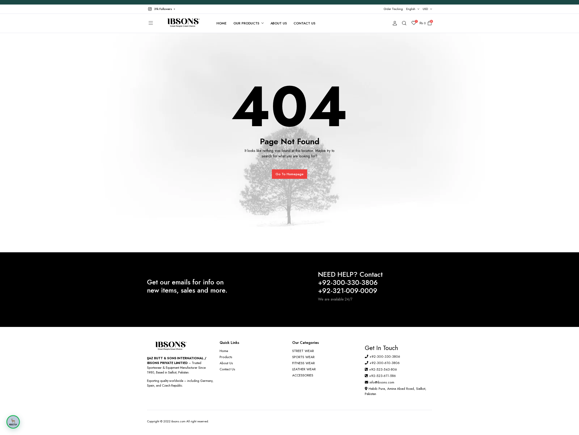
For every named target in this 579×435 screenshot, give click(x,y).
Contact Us (304, 23)
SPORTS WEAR (303, 357)
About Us (279, 23)
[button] (161, 9)
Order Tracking (393, 9)
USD (425, 9)
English (410, 9)
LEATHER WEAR (304, 369)
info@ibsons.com (382, 382)
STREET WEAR (303, 350)
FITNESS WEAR (303, 363)
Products (226, 357)
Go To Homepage (289, 174)
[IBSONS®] (183, 23)
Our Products (246, 23)
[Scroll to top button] (568, 424)
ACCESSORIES (302, 375)
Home (221, 23)
